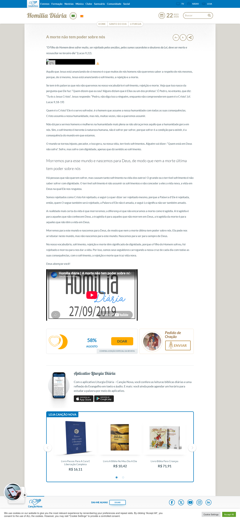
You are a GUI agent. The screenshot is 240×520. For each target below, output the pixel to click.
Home (102, 24)
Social (126, 3)
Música (80, 3)
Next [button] (192, 448)
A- (183, 37)
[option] (75, 448)
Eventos (44, 3)
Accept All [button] (229, 514)
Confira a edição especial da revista (117, 351)
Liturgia (135, 24)
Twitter (181, 503)
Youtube (190, 503)
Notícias (69, 3)
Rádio (195, 4)
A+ (176, 37)
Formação (57, 3)
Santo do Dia (118, 24)
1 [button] (116, 477)
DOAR (117, 502)
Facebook (172, 503)
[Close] (24, 495)
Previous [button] (48, 448)
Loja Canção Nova (62, 414)
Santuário (99, 3)
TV (182, 4)
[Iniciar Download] (97, 63)
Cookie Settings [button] (211, 514)
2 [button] (123, 477)
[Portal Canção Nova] (33, 4)
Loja (209, 4)
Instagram (199, 503)
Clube (89, 3)
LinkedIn (208, 503)
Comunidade (114, 3)
